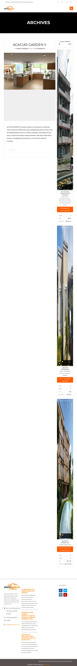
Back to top (69, 661)
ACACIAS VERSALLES (65, 542)
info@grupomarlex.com (13, 624)
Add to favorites (66, 188)
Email (69, 44)
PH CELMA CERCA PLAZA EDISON (65, 193)
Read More (12, 149)
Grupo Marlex (22, 48)
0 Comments (40, 48)
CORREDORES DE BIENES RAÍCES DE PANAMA (28, 591)
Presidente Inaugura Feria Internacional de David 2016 (29, 637)
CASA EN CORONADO (65, 368)
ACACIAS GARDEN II (29, 45)
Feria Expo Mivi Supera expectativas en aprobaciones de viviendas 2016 (28, 616)
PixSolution (47, 664)
